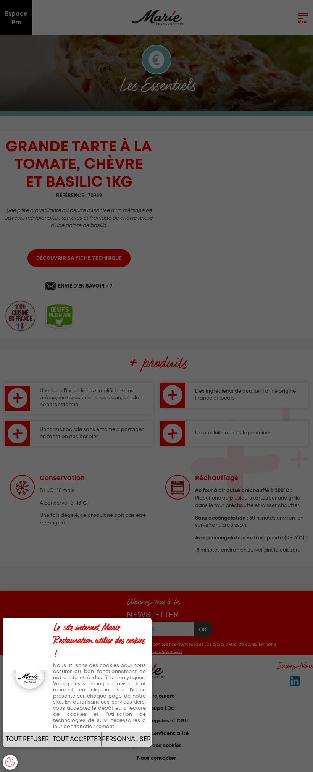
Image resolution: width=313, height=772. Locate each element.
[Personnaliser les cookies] (10, 762)
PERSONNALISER (126, 739)
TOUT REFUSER (27, 739)
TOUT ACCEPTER (77, 739)
